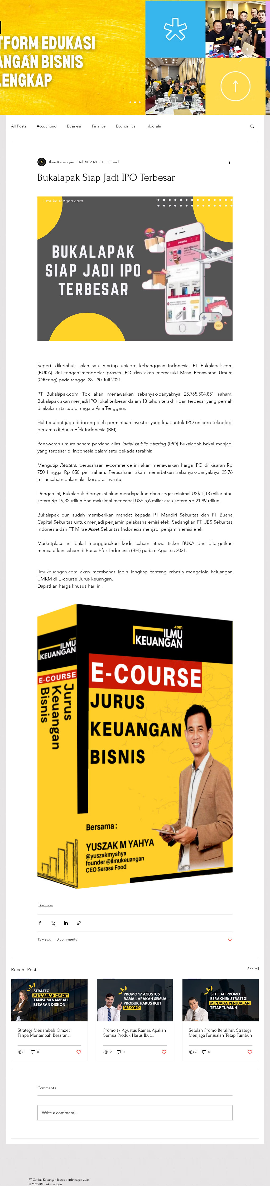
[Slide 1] (130, 102)
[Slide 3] (140, 102)
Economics (125, 126)
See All (253, 968)
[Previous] (28, 58)
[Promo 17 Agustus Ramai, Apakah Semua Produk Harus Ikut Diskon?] (135, 1000)
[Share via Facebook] (39, 923)
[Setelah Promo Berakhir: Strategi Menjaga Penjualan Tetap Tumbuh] (220, 1000)
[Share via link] (78, 923)
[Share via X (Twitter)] (52, 923)
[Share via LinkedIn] (65, 923)
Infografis (154, 126)
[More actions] (229, 162)
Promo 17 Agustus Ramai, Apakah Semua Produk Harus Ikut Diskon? (134, 1033)
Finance (98, 126)
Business (74, 126)
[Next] (241, 58)
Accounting (46, 126)
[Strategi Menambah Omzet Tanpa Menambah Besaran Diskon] (49, 1000)
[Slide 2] (135, 102)
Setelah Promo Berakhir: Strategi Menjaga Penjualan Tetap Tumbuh (220, 1033)
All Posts (18, 126)
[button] (252, 126)
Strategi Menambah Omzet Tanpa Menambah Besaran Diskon (44, 1033)
